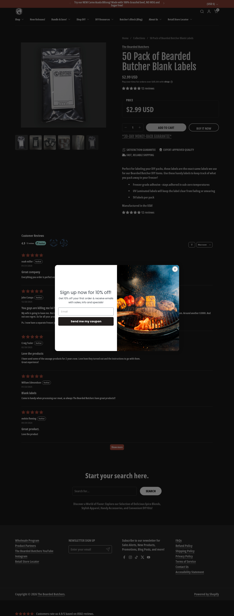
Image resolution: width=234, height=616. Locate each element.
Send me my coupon (86, 321)
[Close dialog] (175, 269)
